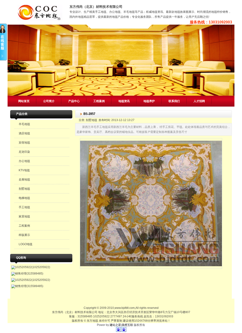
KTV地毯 (24, 170)
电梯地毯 (24, 198)
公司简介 (49, 101)
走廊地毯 (24, 179)
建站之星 (115, 325)
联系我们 (174, 101)
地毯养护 (149, 101)
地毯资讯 (124, 101)
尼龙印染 (24, 151)
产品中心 (74, 101)
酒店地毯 (24, 133)
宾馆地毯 (24, 142)
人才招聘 (199, 101)
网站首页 (24, 101)
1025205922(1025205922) (32, 267)
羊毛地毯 (24, 124)
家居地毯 (24, 216)
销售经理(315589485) (29, 273)
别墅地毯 (24, 188)
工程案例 (99, 101)
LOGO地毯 (25, 244)
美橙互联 (127, 325)
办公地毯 (24, 161)
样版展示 (24, 235)
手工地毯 (24, 207)
